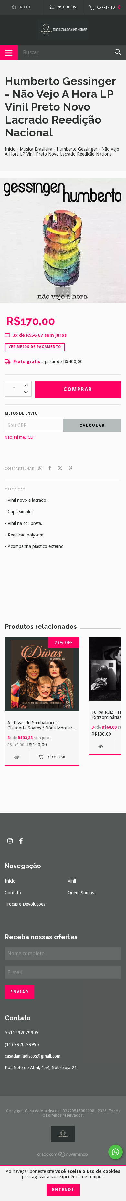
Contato (13, 892)
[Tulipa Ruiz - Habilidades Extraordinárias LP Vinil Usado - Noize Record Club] (101, 746)
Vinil (72, 881)
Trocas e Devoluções (25, 904)
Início (10, 148)
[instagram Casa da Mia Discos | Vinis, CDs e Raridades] (10, 841)
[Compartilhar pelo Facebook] (50, 468)
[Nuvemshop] (63, 1155)
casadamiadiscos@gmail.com (32, 1056)
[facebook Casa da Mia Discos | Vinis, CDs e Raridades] (21, 841)
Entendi (63, 1189)
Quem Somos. (81, 892)
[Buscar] (117, 52)
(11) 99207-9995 (22, 1044)
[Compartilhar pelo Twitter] (60, 468)
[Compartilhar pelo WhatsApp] (40, 468)
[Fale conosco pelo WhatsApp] (115, 1152)
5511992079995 (21, 1032)
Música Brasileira (36, 148)
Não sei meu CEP (20, 437)
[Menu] (9, 52)
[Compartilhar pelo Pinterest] (70, 468)
